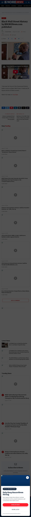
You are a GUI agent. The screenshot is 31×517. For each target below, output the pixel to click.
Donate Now (15, 504)
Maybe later (15, 509)
